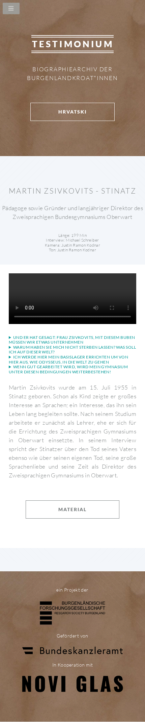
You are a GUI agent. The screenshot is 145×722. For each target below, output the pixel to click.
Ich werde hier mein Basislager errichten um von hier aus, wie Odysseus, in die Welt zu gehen (68, 360)
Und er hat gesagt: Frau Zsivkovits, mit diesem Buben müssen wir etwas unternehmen (72, 340)
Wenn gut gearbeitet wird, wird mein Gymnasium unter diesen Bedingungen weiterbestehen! (68, 369)
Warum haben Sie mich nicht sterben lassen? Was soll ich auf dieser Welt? (72, 350)
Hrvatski (72, 112)
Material (72, 509)
